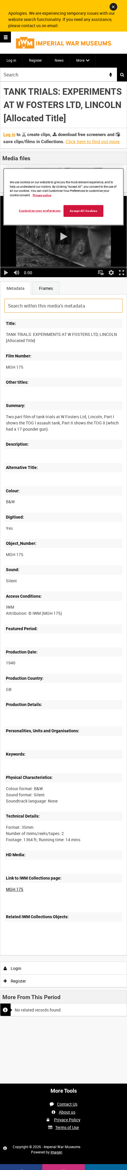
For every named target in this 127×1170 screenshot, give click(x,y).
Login (15, 968)
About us (67, 1112)
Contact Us (67, 1104)
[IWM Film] (63, 42)
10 (41, 954)
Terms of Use (67, 1127)
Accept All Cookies (83, 211)
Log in (11, 60)
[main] (63, 550)
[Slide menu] (5, 37)
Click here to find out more (93, 141)
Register (35, 60)
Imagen (56, 1152)
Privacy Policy (67, 1119)
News (59, 60)
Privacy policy (42, 195)
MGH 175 (14, 889)
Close (113, 7)
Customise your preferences (40, 210)
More (80, 60)
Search (122, 74)
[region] (63, 196)
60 (73, 954)
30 (57, 954)
